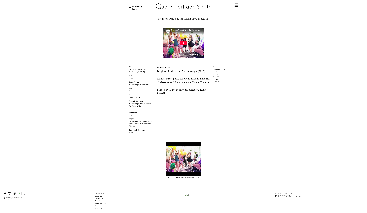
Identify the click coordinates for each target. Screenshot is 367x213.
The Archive (99, 193)
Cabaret (216, 77)
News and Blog (101, 203)
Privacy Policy (9, 199)
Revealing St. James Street (105, 201)
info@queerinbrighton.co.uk (13, 197)
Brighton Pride (219, 69)
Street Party (218, 74)
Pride (215, 72)
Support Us (99, 208)
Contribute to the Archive (103, 195)
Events (97, 206)
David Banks (290, 197)
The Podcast (99, 198)
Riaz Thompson (301, 197)
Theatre (216, 79)
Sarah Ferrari (286, 195)
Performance (218, 82)
